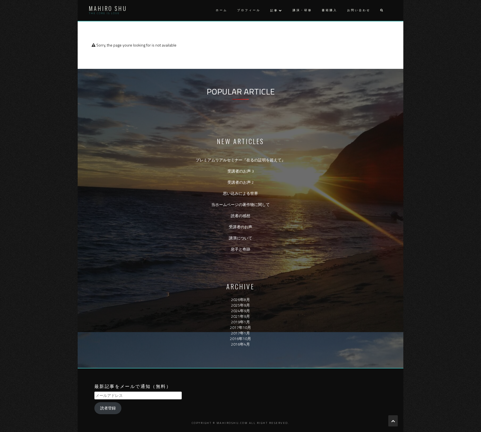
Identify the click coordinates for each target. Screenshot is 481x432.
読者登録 (108, 408)
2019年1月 (240, 322)
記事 (274, 10)
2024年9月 (240, 311)
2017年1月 (240, 333)
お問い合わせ (358, 10)
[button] (381, 10)
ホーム (221, 10)
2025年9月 (240, 305)
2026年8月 (240, 299)
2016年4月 (240, 344)
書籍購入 (329, 10)
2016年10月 (240, 338)
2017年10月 (240, 327)
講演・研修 (302, 10)
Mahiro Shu (108, 8)
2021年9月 (240, 316)
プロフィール (249, 10)
